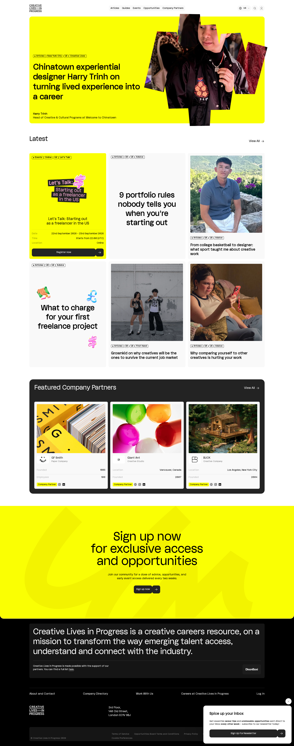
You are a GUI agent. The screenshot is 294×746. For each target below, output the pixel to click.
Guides (126, 8)
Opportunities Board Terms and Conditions (156, 734)
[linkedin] (64, 484)
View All (254, 141)
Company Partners (172, 8)
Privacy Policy (191, 734)
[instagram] (59, 484)
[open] (255, 8)
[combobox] (244, 8)
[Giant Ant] (147, 428)
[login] (261, 8)
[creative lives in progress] (35, 8)
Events (137, 8)
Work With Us (144, 694)
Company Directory (95, 694)
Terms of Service (120, 734)
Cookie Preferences (122, 738)
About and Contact (42, 694)
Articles (115, 8)
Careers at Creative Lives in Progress (205, 694)
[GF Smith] (71, 428)
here (71, 669)
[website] (135, 484)
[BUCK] (223, 428)
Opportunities (151, 8)
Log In (261, 694)
